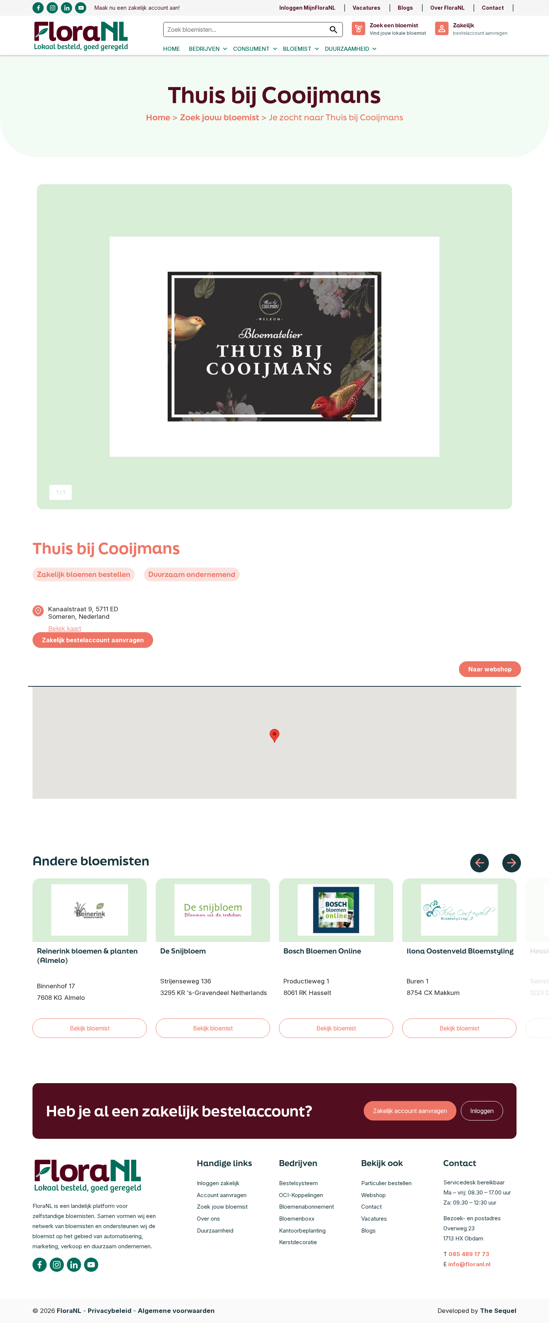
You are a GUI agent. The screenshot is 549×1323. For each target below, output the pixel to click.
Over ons (208, 1218)
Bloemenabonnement (306, 1206)
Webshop (373, 1195)
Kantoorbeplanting (302, 1230)
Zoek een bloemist (394, 25)
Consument (251, 48)
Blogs (405, 7)
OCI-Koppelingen (301, 1195)
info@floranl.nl (469, 1264)
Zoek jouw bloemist (219, 117)
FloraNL (69, 1310)
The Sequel (498, 1310)
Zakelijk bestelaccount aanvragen (93, 640)
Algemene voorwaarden (176, 1310)
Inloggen (482, 1111)
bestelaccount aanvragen (480, 33)
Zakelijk (463, 25)
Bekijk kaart (64, 628)
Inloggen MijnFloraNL (307, 7)
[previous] (479, 863)
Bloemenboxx (296, 1218)
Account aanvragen (221, 1195)
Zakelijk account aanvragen (410, 1111)
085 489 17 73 (469, 1254)
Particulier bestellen (386, 1183)
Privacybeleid (109, 1310)
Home (171, 48)
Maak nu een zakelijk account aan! (137, 7)
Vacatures (367, 7)
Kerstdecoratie (298, 1242)
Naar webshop (490, 669)
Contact (493, 7)
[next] (511, 863)
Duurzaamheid (347, 48)
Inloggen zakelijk (218, 1183)
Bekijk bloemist (89, 1028)
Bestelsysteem (298, 1183)
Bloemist (297, 48)
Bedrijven (204, 48)
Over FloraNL (447, 7)
